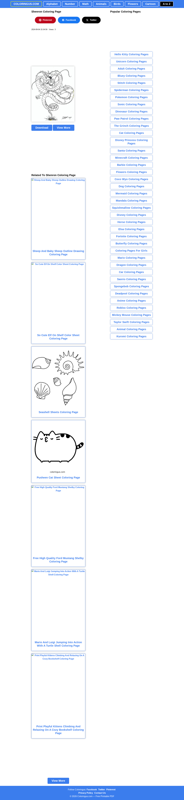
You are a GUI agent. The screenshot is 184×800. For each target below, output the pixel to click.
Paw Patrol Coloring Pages (131, 118)
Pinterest (47, 20)
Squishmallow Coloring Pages (131, 207)
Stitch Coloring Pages (131, 82)
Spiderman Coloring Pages (131, 90)
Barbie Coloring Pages (131, 164)
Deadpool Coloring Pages (131, 293)
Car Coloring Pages (131, 272)
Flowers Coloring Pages (131, 172)
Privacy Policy (85, 793)
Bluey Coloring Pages (131, 75)
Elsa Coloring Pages (131, 229)
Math (85, 3)
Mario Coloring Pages (131, 257)
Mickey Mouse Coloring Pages (131, 314)
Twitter (93, 20)
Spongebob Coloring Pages (131, 286)
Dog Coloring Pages (131, 186)
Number (70, 3)
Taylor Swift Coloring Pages (131, 322)
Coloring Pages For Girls (131, 250)
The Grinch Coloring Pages (131, 125)
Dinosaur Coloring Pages (131, 111)
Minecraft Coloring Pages (131, 157)
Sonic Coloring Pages (131, 104)
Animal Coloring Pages (131, 329)
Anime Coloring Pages (131, 300)
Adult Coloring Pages (131, 68)
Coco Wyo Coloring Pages (131, 179)
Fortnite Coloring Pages (131, 236)
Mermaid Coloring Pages (131, 193)
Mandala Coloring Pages (131, 200)
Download (41, 127)
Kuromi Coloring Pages (131, 336)
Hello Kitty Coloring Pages (131, 54)
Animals (101, 3)
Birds (117, 3)
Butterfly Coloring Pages (131, 243)
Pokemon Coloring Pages (131, 97)
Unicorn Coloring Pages (131, 61)
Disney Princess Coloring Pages (131, 142)
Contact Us (100, 793)
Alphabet (52, 3)
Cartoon (150, 3)
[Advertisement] (51, 48)
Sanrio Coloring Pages (131, 279)
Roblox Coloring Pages (131, 307)
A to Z (166, 3)
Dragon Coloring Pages (131, 264)
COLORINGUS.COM (26, 3)
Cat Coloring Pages (131, 132)
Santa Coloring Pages (131, 150)
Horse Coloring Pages (131, 222)
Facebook (71, 20)
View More (63, 127)
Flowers (133, 3)
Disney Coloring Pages (131, 214)
